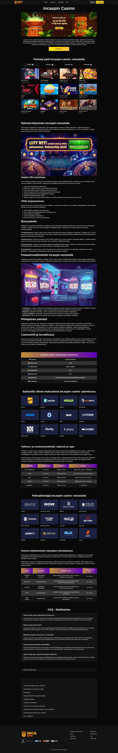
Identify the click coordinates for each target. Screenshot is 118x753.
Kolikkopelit (87, 64)
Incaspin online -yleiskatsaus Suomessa (34, 706)
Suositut (29, 64)
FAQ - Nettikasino (28, 716)
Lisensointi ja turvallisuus (30, 702)
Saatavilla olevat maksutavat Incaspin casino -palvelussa (38, 709)
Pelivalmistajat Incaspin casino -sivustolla (34, 712)
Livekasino (48, 64)
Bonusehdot (26, 692)
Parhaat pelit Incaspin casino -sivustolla (34, 685)
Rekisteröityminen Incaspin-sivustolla (33, 689)
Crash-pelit (67, 64)
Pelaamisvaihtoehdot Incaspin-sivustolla (34, 696)
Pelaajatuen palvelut (28, 699)
